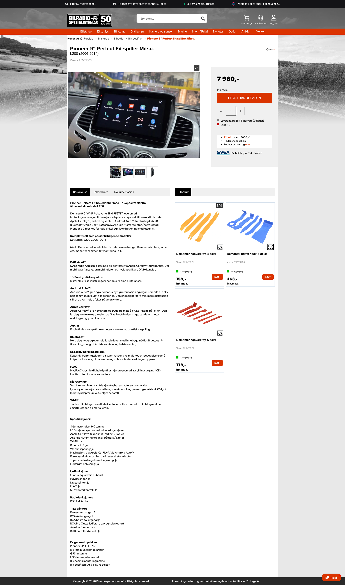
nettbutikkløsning (210, 581)
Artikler (246, 31)
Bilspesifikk (135, 38)
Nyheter (218, 31)
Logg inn (274, 23)
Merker (260, 31)
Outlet (232, 31)
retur (248, 144)
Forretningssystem (183, 581)
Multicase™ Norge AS (246, 581)
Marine (182, 31)
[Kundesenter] (261, 17)
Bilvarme (119, 31)
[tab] (80, 192)
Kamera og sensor (161, 31)
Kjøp (244, 98)
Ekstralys (103, 31)
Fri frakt (228, 137)
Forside (88, 38)
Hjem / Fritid (200, 31)
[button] (331, 577)
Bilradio (118, 38)
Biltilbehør (137, 31)
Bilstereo (86, 31)
